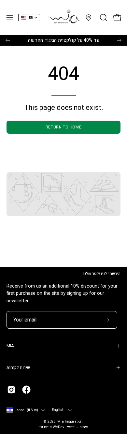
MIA (10, 346)
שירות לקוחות (18, 367)
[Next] (119, 40)
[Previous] (8, 40)
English (58, 409)
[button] (102, 17)
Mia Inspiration (69, 421)
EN (31, 18)
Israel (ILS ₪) (27, 410)
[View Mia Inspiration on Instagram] (11, 390)
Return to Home (63, 127)
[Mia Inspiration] (63, 17)
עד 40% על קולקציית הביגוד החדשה (63, 40)
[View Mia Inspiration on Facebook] (26, 390)
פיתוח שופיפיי (77, 427)
